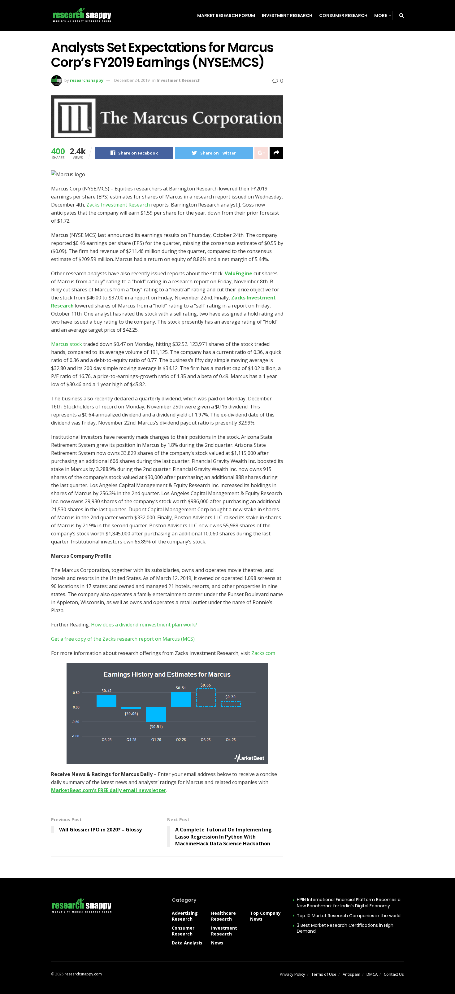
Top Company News (265, 916)
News (217, 943)
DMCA (372, 974)
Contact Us (394, 974)
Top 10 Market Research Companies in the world (349, 916)
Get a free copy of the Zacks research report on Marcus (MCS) (123, 638)
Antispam (351, 974)
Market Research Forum (226, 15)
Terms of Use (323, 974)
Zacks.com (263, 653)
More (380, 15)
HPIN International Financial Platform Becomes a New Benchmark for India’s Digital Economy (349, 902)
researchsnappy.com (83, 974)
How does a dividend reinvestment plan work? (144, 624)
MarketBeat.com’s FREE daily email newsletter (108, 790)
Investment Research (287, 15)
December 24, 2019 (132, 80)
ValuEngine (238, 273)
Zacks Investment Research (118, 204)
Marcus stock (66, 344)
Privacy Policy (292, 974)
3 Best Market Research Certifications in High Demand (345, 928)
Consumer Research (343, 15)
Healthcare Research (223, 916)
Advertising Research (185, 916)
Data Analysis (187, 943)
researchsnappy (86, 80)
